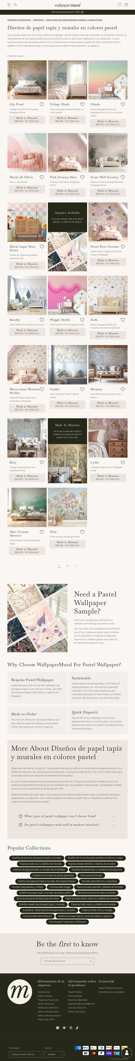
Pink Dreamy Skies (63, 177)
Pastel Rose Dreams (105, 246)
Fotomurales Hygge (60, 887)
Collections (38, 20)
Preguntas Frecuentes (48, 1000)
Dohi (94, 320)
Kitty (13, 462)
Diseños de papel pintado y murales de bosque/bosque (46, 881)
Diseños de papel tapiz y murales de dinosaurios (97, 869)
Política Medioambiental (49, 1015)
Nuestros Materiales (78, 1000)
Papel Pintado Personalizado (75, 994)
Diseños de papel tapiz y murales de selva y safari (45, 892)
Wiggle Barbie (60, 320)
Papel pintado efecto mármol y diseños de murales (92, 898)
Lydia (95, 462)
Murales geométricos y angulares (99, 881)
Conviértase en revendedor (111, 992)
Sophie (55, 389)
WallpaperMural (122, 1059)
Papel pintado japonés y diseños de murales (100, 887)
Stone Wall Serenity (105, 177)
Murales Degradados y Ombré (27, 887)
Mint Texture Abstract (19, 533)
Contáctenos (44, 992)
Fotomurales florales (91, 875)
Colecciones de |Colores (57, 20)
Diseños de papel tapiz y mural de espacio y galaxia (85, 916)
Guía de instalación (77, 1007)
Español (51, 1054)
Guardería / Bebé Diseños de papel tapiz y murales (49, 910)
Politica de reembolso (48, 1007)
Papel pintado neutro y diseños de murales (93, 904)
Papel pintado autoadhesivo (81, 1003)
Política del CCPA (46, 1019)
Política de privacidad (48, 1011)
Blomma (96, 389)
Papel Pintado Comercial (110, 988)
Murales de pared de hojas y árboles (96, 892)
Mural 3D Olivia (21, 177)
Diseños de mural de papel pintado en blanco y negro (95, 858)
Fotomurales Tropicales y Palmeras (67, 922)
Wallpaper (19, 20)
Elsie (53, 532)
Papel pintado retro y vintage (97, 910)
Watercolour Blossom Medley (25, 391)
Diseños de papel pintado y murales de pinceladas (39, 869)
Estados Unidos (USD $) (23, 1054)
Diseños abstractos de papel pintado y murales (36, 858)
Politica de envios (76, 1011)
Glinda (95, 104)
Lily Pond (17, 104)
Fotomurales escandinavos (37, 916)
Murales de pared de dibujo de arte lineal (38, 898)
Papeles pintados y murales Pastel (86, 20)
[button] (9, 4)
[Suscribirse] (90, 961)
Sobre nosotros (45, 996)
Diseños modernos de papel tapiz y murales (42, 904)
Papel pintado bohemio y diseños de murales (91, 864)
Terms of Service (46, 1003)
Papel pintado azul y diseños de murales (41, 864)
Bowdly (15, 320)
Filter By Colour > (16, 56)
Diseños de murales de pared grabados (53, 875)
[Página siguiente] (75, 566)
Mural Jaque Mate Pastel (23, 248)
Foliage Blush (59, 104)
